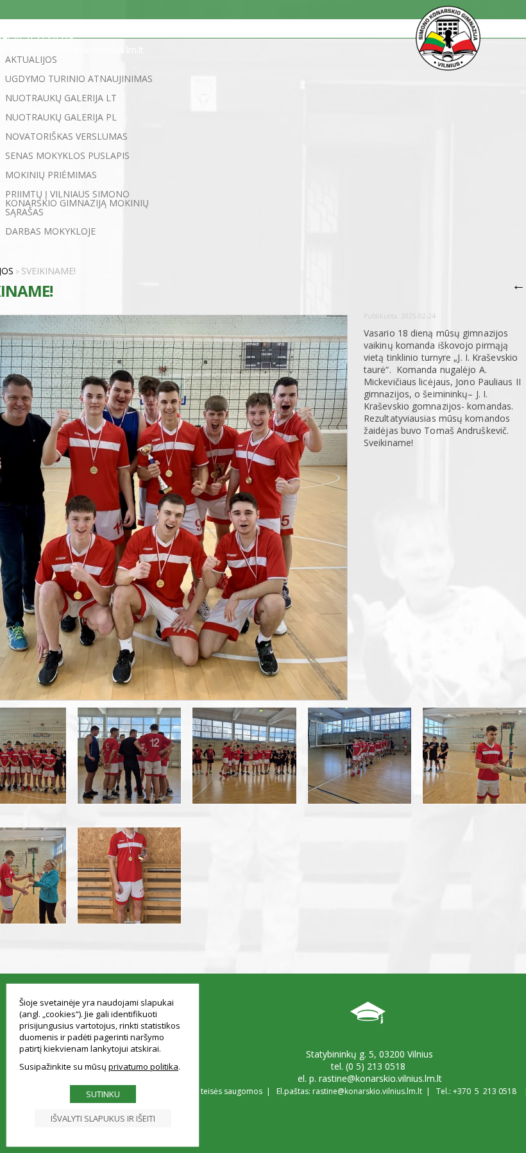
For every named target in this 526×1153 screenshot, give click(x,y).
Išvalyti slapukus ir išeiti (103, 1118)
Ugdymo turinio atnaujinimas (79, 78)
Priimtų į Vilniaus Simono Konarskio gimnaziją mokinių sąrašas (77, 203)
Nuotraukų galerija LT (61, 98)
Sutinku (103, 1094)
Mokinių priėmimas (51, 175)
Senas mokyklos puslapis (67, 155)
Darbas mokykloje (50, 231)
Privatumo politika (143, 1066)
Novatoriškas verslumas (66, 136)
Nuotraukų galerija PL (61, 117)
